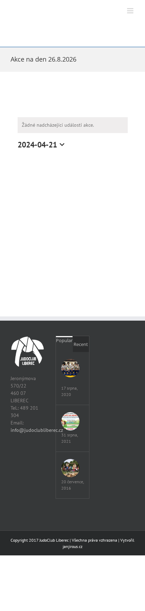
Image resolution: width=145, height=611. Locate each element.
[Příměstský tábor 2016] (70, 468)
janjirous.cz (72, 546)
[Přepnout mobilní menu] (130, 10)
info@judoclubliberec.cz (37, 430)
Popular (64, 340)
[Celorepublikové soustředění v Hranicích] (70, 368)
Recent (81, 344)
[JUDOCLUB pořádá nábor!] (70, 421)
